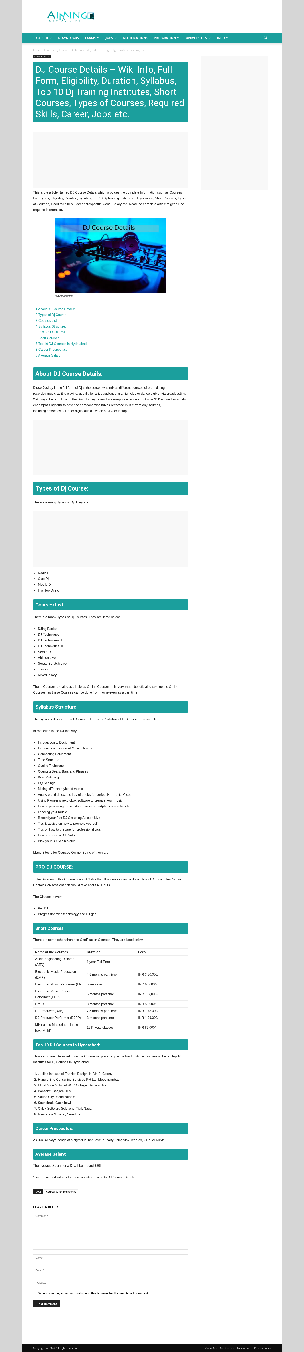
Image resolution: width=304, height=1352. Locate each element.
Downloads (68, 38)
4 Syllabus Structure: (51, 326)
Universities (196, 38)
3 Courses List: (47, 320)
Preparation (165, 38)
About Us (211, 1348)
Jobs (109, 38)
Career (42, 38)
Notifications (135, 38)
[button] (265, 38)
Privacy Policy (262, 1348)
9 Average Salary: (48, 355)
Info (221, 38)
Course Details (42, 50)
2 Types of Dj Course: (51, 315)
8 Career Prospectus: (51, 349)
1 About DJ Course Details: (56, 309)
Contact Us (227, 1348)
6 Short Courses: (48, 338)
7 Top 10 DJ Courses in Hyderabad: (61, 344)
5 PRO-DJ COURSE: (51, 332)
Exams (90, 38)
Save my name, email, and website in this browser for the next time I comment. (93, 1293)
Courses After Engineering (61, 1191)
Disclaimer (244, 1348)
